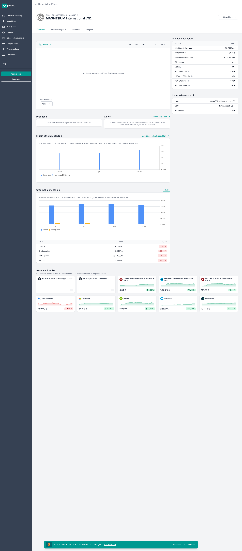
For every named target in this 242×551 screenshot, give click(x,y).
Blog (4, 64)
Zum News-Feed (160, 117)
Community (12, 54)
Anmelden (16, 79)
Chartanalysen (46, 100)
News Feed (12, 27)
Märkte (10, 32)
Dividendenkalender (15, 38)
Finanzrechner (13, 49)
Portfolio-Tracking (14, 16)
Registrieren (16, 74)
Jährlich (166, 190)
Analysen (89, 29)
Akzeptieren (189, 544)
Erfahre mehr (110, 544)
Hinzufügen (228, 17)
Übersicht (41, 29)
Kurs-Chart (47, 44)
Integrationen (12, 43)
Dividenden (75, 29)
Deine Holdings (58, 29)
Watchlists (11, 21)
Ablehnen (176, 544)
